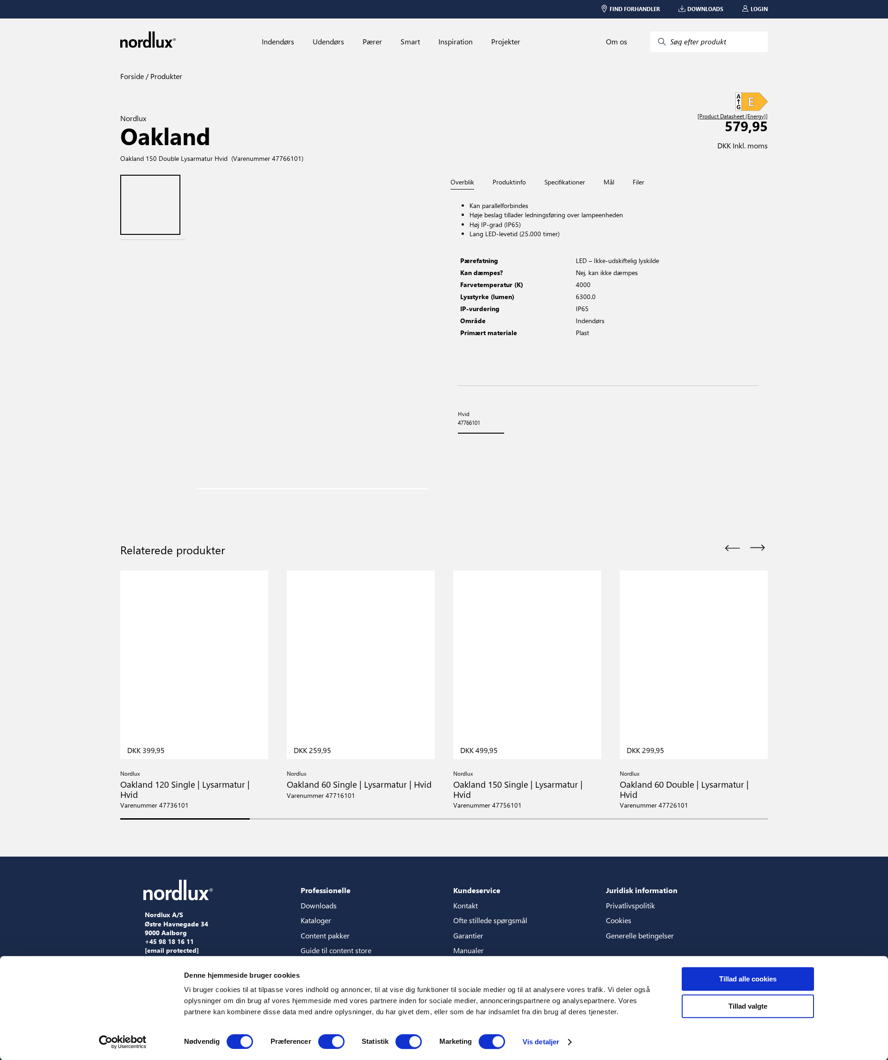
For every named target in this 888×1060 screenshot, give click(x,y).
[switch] (331, 1041)
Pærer (372, 41)
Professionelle (326, 890)
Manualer (468, 950)
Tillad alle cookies (748, 979)
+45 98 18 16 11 (169, 941)
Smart (410, 41)
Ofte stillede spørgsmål (490, 920)
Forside (132, 76)
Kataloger (316, 920)
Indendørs (278, 41)
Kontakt (465, 905)
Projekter (505, 41)
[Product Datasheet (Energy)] (732, 116)
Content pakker (325, 935)
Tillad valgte (747, 1006)
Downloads (319, 905)
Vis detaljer (541, 1042)
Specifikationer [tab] (564, 182)
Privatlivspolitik (630, 905)
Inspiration (455, 41)
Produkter (165, 76)
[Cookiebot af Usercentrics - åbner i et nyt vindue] (122, 1042)
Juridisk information (642, 890)
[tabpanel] (608, 288)
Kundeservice (476, 890)
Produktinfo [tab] (509, 182)
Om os (616, 41)
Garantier (468, 935)
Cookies (618, 920)
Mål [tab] (609, 182)
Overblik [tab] (462, 182)
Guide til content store (336, 950)
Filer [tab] (638, 182)
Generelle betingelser (640, 935)
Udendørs (328, 41)
